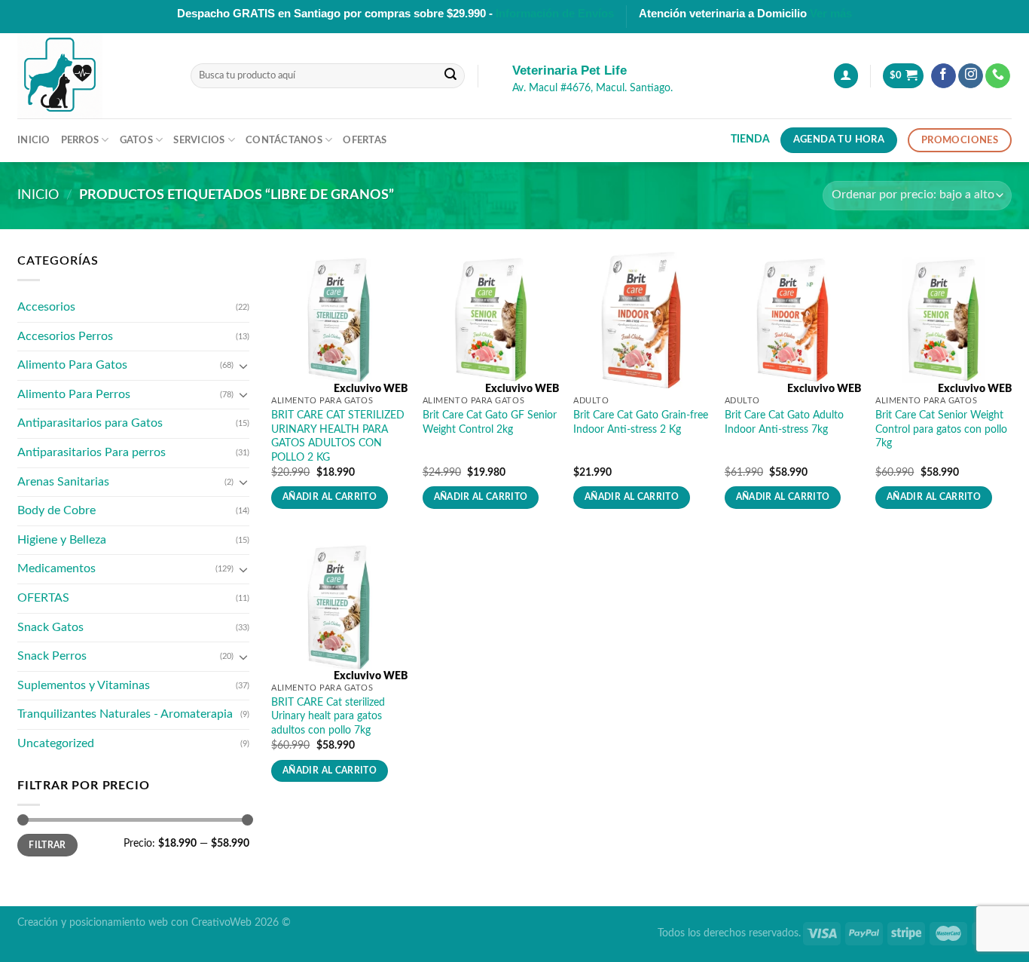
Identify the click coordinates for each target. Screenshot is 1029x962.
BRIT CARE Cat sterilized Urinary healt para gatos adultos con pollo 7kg (328, 716)
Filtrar (47, 845)
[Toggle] (243, 366)
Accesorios (46, 307)
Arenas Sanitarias (63, 482)
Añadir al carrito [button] (329, 497)
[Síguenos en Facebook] (943, 76)
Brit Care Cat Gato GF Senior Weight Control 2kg (490, 422)
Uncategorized (55, 743)
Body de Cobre (56, 510)
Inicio (33, 140)
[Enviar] (450, 76)
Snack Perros (52, 656)
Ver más (831, 13)
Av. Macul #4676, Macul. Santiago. (592, 88)
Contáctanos (284, 140)
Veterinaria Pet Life (569, 70)
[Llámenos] (997, 76)
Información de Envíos (555, 13)
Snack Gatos (50, 627)
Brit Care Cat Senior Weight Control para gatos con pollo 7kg (941, 429)
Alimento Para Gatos (72, 365)
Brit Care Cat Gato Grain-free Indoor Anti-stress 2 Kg (640, 422)
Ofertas (364, 140)
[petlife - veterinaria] (92, 75)
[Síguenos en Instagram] (970, 76)
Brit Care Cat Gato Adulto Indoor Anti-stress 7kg (784, 422)
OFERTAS (43, 598)
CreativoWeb (221, 922)
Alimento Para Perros (73, 394)
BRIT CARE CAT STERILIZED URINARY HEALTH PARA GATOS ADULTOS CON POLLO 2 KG (338, 436)
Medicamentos (56, 568)
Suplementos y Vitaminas (83, 685)
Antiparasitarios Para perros (91, 452)
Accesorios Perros (65, 336)
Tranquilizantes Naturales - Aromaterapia (125, 714)
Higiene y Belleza (61, 540)
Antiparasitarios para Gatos (90, 423)
